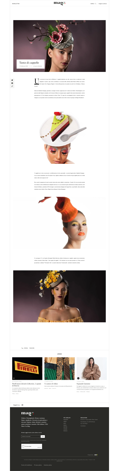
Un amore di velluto (51, 384)
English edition (103, 3)
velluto (54, 388)
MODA (65, 425)
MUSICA (65, 430)
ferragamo (82, 391)
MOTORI (65, 427)
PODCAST (66, 419)
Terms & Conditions (26, 465)
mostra (46, 388)
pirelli (13, 393)
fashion (31, 348)
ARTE (65, 423)
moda (26, 348)
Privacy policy (38, 465)
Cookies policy (48, 465)
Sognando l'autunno (83, 384)
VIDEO (65, 421)
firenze (88, 391)
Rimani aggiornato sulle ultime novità (31, 432)
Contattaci (83, 425)
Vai (43, 436)
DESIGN (65, 429)
